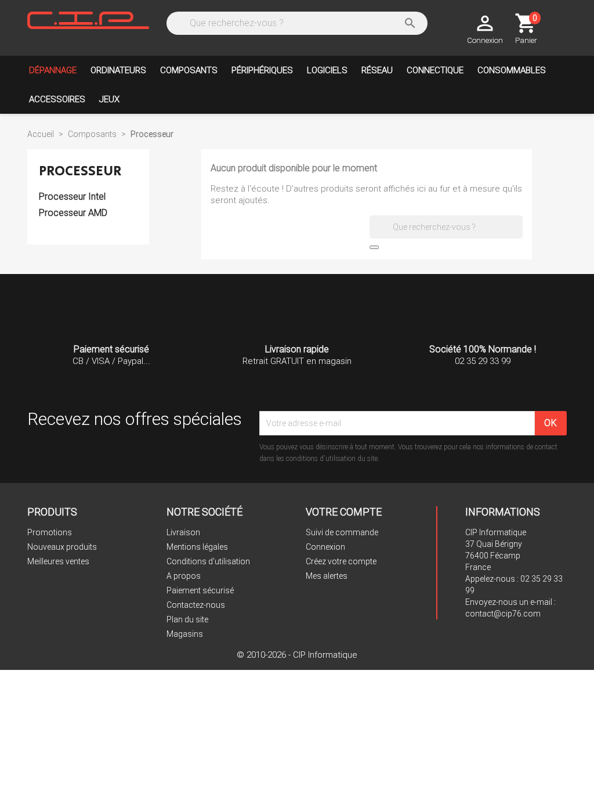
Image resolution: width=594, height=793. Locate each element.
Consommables (511, 70)
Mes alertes (326, 576)
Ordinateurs (118, 70)
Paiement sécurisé (200, 590)
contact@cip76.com (503, 613)
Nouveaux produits (62, 547)
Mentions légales (197, 547)
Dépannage (53, 70)
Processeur (80, 171)
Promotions (49, 532)
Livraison (183, 532)
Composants (189, 70)
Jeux (109, 99)
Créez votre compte (341, 561)
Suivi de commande (342, 532)
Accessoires (57, 99)
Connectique (435, 70)
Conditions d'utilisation (208, 561)
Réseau (377, 70)
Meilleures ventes (58, 561)
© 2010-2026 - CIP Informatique (297, 655)
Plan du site (187, 619)
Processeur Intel (72, 196)
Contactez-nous (195, 605)
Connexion (325, 547)
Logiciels (327, 70)
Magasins (184, 634)
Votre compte (344, 512)
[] (374, 247)
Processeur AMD (73, 212)
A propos (183, 576)
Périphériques (262, 70)
